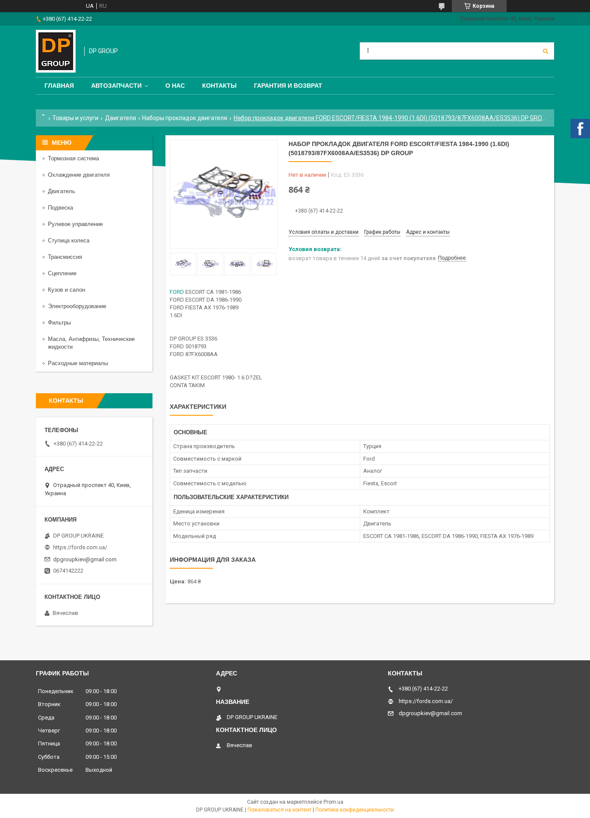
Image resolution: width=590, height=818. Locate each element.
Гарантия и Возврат (288, 85)
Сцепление (62, 273)
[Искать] (545, 51)
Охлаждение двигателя (79, 175)
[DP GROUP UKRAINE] (56, 51)
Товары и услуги (75, 118)
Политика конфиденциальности (354, 810)
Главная (59, 85)
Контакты (219, 85)
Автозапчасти (116, 85)
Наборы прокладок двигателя (184, 118)
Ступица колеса (68, 240)
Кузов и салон (66, 289)
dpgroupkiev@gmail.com (85, 559)
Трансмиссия (65, 257)
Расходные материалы (78, 363)
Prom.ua (333, 802)
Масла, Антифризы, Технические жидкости (91, 343)
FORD (177, 292)
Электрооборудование (77, 306)
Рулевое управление (75, 224)
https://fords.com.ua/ (80, 547)
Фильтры (59, 322)
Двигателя (120, 118)
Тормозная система (73, 158)
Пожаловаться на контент (279, 810)
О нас (175, 85)
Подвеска (60, 207)
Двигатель (61, 191)
